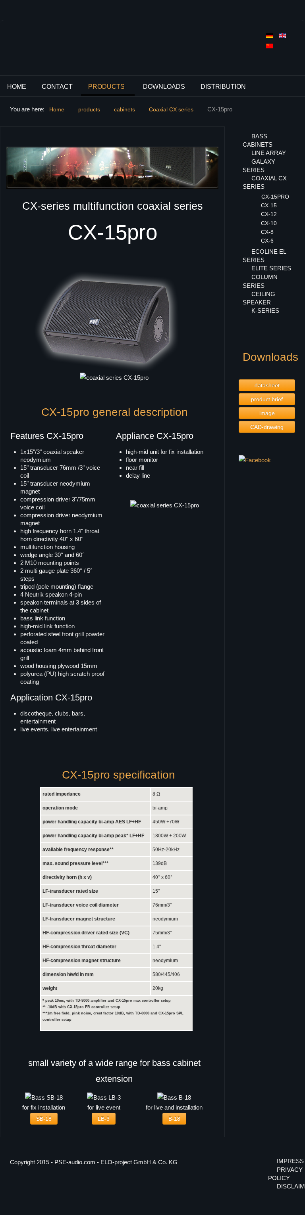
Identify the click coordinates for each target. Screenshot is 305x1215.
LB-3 (104, 1119)
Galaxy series (259, 165)
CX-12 (269, 214)
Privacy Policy (281, 1173)
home (16, 86)
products (106, 86)
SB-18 (44, 1119)
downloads (164, 86)
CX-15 (269, 205)
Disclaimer (286, 1186)
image (267, 413)
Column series (260, 281)
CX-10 (269, 223)
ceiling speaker (259, 298)
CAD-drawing (267, 427)
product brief (267, 399)
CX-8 (267, 232)
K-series (265, 310)
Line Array (268, 152)
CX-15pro (275, 196)
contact (57, 86)
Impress (286, 1161)
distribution (223, 86)
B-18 (174, 1119)
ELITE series (271, 268)
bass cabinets (257, 140)
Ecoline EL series (264, 255)
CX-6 (267, 240)
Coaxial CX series (265, 182)
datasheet (267, 385)
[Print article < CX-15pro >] (216, 138)
